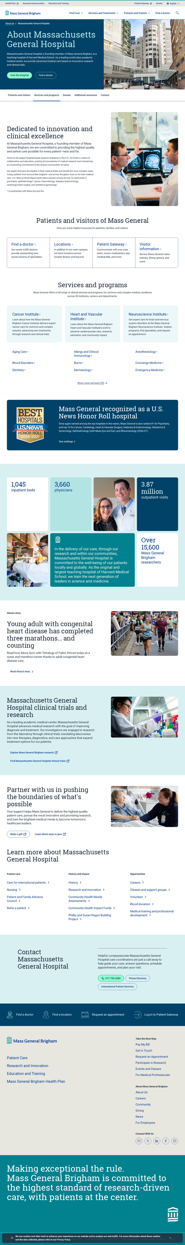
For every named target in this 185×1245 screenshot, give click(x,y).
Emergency (149, 370)
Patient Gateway (141, 3)
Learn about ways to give (48, 834)
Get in (144, 1050)
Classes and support (148, 889)
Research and (85, 889)
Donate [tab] (67, 95)
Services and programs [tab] (46, 95)
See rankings (66, 441)
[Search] (177, 13)
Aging (19, 351)
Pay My (143, 1044)
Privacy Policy (63, 1239)
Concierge (148, 363)
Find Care (74, 13)
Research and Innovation (33, 3)
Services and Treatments (101, 13)
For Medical (153, 1075)
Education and (26, 1073)
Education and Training (59, 3)
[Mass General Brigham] (22, 12)
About (141, 1092)
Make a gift (16, 834)
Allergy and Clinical (86, 353)
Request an (152, 1056)
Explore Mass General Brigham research (32, 752)
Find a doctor (46, 75)
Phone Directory (137, 978)
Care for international (26, 882)
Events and (148, 1069)
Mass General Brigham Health (36, 1081)
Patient (17, 1058)
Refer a (16, 908)
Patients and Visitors (135, 13)
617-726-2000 (113, 978)
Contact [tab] (105, 95)
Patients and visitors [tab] (19, 95)
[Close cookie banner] (170, 1238)
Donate (159, 3)
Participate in (151, 1062)
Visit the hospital (19, 75)
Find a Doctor (162, 13)
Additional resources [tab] (85, 95)
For (145, 1122)
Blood (22, 363)
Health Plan (10, 3)
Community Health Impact (90, 908)
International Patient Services (117, 986)
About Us (9, 23)
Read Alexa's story (20, 671)
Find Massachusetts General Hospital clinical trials (38, 760)
